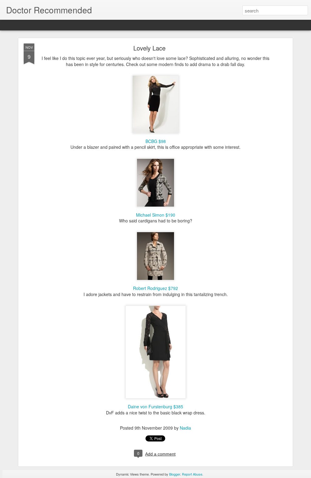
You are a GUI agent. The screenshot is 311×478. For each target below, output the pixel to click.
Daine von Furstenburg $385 (155, 406)
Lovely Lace (149, 48)
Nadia (185, 428)
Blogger (174, 474)
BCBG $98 (155, 141)
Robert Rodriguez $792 (155, 288)
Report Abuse (192, 474)
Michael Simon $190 (155, 215)
